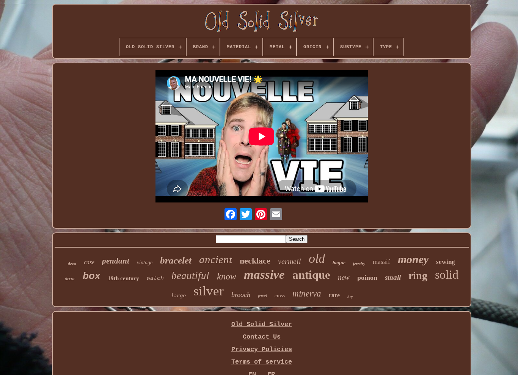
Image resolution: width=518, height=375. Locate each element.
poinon (367, 277)
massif (381, 261)
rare (334, 295)
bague (339, 262)
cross (280, 295)
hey (350, 297)
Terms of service (261, 362)
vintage (144, 262)
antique (311, 274)
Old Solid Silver (261, 324)
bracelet (176, 260)
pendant (115, 260)
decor (70, 278)
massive (264, 274)
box (91, 275)
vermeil (289, 261)
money (413, 259)
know (226, 276)
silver (208, 291)
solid (446, 274)
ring (417, 275)
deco (72, 263)
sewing (445, 261)
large (178, 296)
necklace (255, 260)
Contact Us (262, 336)
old (317, 258)
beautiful (190, 275)
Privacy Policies (261, 349)
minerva (306, 293)
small (393, 277)
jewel (262, 295)
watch (155, 278)
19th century (123, 278)
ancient (215, 259)
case (89, 262)
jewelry (359, 263)
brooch (240, 294)
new (344, 277)
